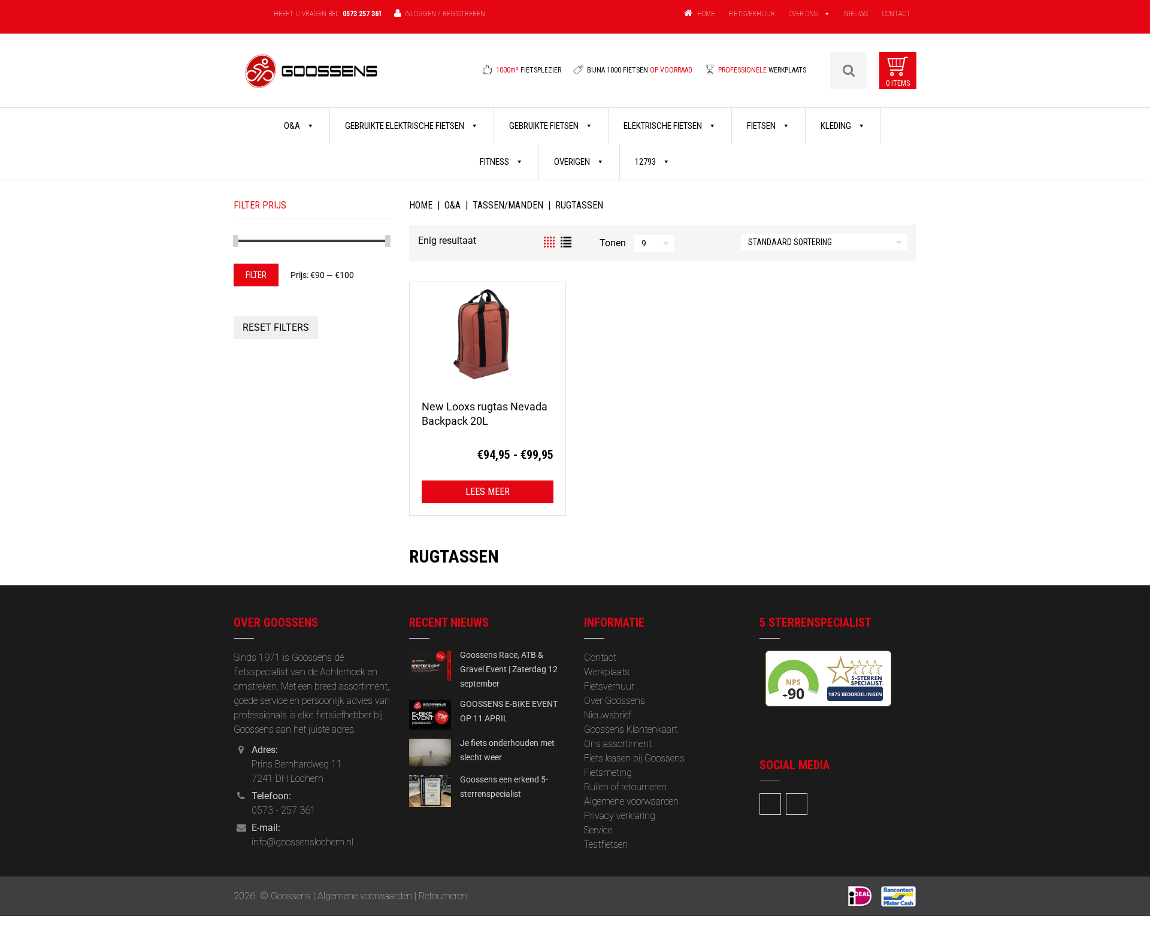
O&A (293, 125)
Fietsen (762, 125)
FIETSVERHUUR (751, 14)
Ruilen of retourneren (625, 787)
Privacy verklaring (619, 815)
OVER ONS (803, 14)
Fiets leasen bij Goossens (634, 758)
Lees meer (487, 491)
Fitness (495, 161)
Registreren (464, 14)
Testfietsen (606, 844)
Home (420, 205)
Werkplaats (607, 672)
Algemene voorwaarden (631, 801)
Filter (256, 275)
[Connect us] (770, 804)
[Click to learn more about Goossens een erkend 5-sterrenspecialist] (430, 790)
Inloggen (420, 14)
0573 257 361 (362, 14)
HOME (706, 14)
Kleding (837, 125)
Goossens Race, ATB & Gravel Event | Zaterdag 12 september (509, 669)
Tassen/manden (508, 205)
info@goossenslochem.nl (302, 842)
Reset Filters (276, 327)
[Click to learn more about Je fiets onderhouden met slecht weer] (430, 751)
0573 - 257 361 (284, 810)
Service (598, 830)
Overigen (573, 161)
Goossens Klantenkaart (630, 729)
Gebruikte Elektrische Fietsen (405, 125)
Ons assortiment (618, 743)
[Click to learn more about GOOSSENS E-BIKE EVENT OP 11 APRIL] (430, 714)
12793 (646, 161)
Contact (600, 657)
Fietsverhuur (609, 686)
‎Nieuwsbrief (607, 715)
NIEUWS (856, 14)
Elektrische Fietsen (664, 125)
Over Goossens (614, 700)
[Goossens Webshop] (312, 78)
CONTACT (896, 14)
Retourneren (443, 896)
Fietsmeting (608, 772)
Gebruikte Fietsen (544, 125)
